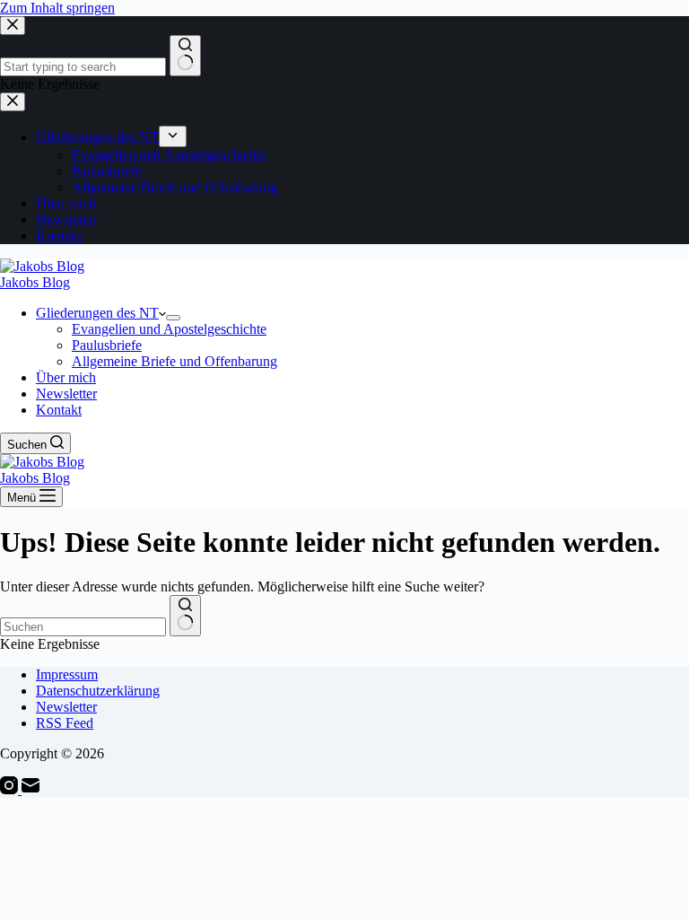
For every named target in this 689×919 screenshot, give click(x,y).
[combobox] (83, 626)
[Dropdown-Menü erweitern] (173, 317)
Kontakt (59, 409)
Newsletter (66, 393)
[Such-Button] (185, 615)
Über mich (66, 377)
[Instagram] (11, 789)
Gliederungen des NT (97, 312)
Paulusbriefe (107, 345)
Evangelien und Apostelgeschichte (169, 329)
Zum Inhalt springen (57, 7)
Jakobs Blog (35, 282)
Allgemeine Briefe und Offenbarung (174, 361)
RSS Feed (64, 723)
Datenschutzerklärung (98, 690)
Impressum (67, 674)
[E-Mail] (30, 789)
